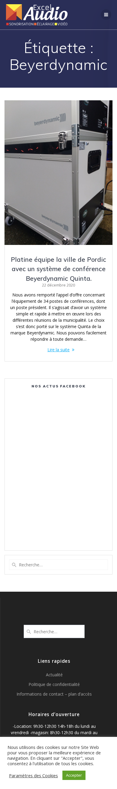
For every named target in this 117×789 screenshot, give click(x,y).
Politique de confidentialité (54, 684)
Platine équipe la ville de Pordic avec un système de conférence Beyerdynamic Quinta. (58, 268)
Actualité (54, 675)
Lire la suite (58, 349)
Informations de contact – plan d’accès (54, 694)
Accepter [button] (74, 775)
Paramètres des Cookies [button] (33, 775)
